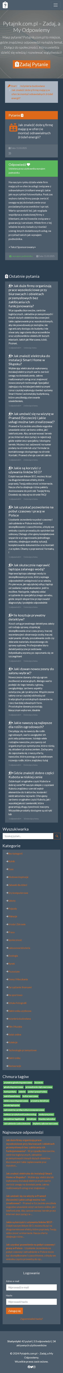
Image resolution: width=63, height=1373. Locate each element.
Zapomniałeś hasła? (31, 1318)
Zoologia (13, 955)
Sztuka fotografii (17, 1003)
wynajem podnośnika (22, 256)
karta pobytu (10, 1091)
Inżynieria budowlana (32, 85)
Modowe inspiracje (18, 877)
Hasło (9, 1295)
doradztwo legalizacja (14, 1119)
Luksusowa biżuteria (19, 948)
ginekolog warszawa (13, 1087)
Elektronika (14, 1058)
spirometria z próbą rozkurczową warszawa (24, 1110)
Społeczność (15, 940)
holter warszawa (30, 1096)
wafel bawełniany (12, 1096)
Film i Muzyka (15, 1026)
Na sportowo (15, 995)
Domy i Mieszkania (18, 979)
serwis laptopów (11, 1105)
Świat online (14, 1034)
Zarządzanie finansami (20, 987)
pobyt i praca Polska (37, 1091)
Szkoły (11, 900)
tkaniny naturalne (47, 1119)
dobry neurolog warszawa (16, 1100)
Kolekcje (12, 1042)
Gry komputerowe (18, 892)
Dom (10, 869)
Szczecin (39, 1082)
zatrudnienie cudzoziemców (17, 1123)
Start (13, 85)
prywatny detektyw (40, 1100)
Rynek (11, 963)
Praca (11, 932)
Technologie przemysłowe (22, 1050)
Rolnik (11, 861)
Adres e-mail (12, 1281)
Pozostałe (14, 971)
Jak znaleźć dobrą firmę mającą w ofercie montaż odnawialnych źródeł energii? (32, 94)
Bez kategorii (15, 853)
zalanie (22, 1091)
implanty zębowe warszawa (45, 1123)
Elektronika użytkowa (19, 1010)
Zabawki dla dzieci (17, 885)
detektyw (31, 1119)
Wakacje (12, 916)
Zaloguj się (14, 1310)
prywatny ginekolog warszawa (18, 1082)
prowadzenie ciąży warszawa (39, 1087)
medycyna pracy (46, 1114)
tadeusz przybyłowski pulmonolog (20, 1114)
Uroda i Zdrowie (17, 924)
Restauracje (14, 1066)
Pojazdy (12, 908)
